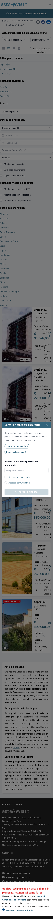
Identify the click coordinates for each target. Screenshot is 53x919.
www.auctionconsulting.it (19, 910)
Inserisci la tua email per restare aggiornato (21, 463)
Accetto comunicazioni (19, 482)
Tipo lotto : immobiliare (17, 446)
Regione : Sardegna (15, 451)
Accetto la (20, 477)
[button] (51, 885)
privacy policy (25, 477)
